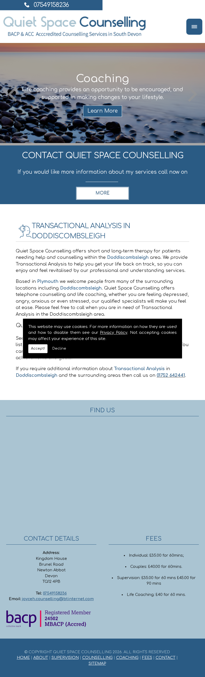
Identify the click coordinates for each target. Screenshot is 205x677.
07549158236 (51, 5)
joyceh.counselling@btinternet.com (58, 599)
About (40, 657)
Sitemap (97, 663)
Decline (59, 348)
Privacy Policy (113, 332)
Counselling (97, 657)
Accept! (38, 348)
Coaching (127, 657)
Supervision (65, 657)
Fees (147, 657)
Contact (165, 657)
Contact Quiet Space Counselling (102, 155)
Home (23, 657)
